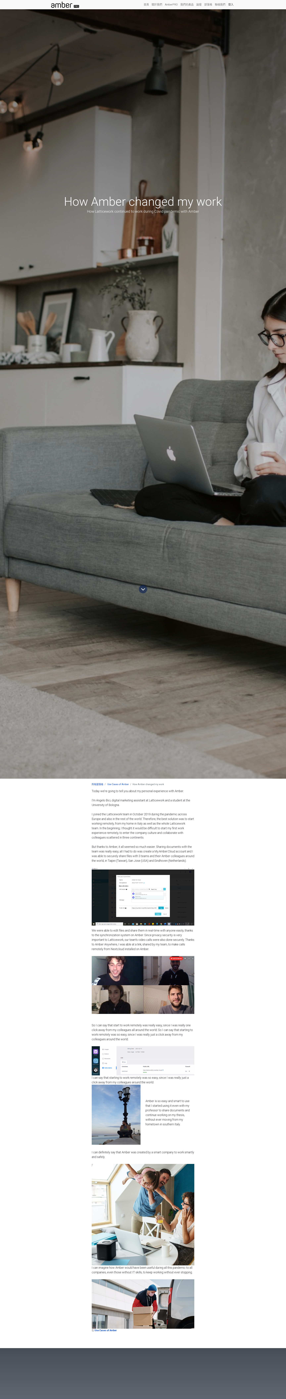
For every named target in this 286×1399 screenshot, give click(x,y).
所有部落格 (97, 784)
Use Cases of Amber (118, 784)
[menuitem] (146, 4)
